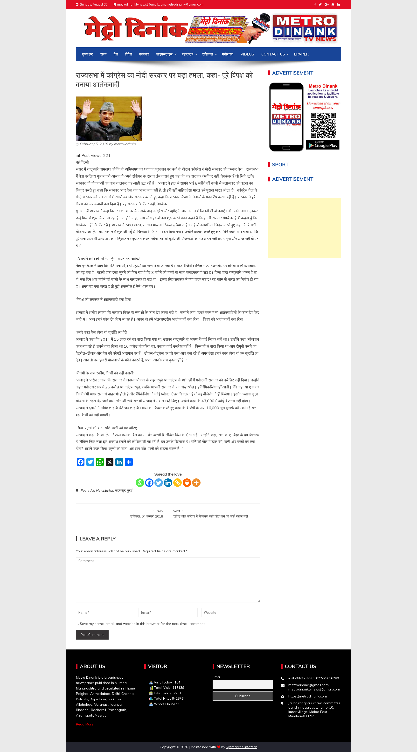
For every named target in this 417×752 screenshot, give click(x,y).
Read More (84, 724)
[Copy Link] (177, 482)
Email (217, 677)
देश (116, 54)
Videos (247, 54)
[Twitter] (158, 482)
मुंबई (129, 490)
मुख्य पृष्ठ (87, 54)
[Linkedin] (168, 482)
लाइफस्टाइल (164, 54)
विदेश (128, 54)
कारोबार (144, 54)
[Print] (187, 482)
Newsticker (104, 490)
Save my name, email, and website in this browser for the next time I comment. (142, 623)
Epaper (301, 54)
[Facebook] (149, 482)
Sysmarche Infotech (241, 747)
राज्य (103, 54)
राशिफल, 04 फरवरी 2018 (146, 513)
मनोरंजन (227, 54)
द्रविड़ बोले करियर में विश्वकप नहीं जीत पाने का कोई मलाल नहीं (210, 513)
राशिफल (207, 54)
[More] (196, 482)
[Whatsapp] (140, 482)
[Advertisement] (304, 228)
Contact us (273, 54)
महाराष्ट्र (187, 54)
